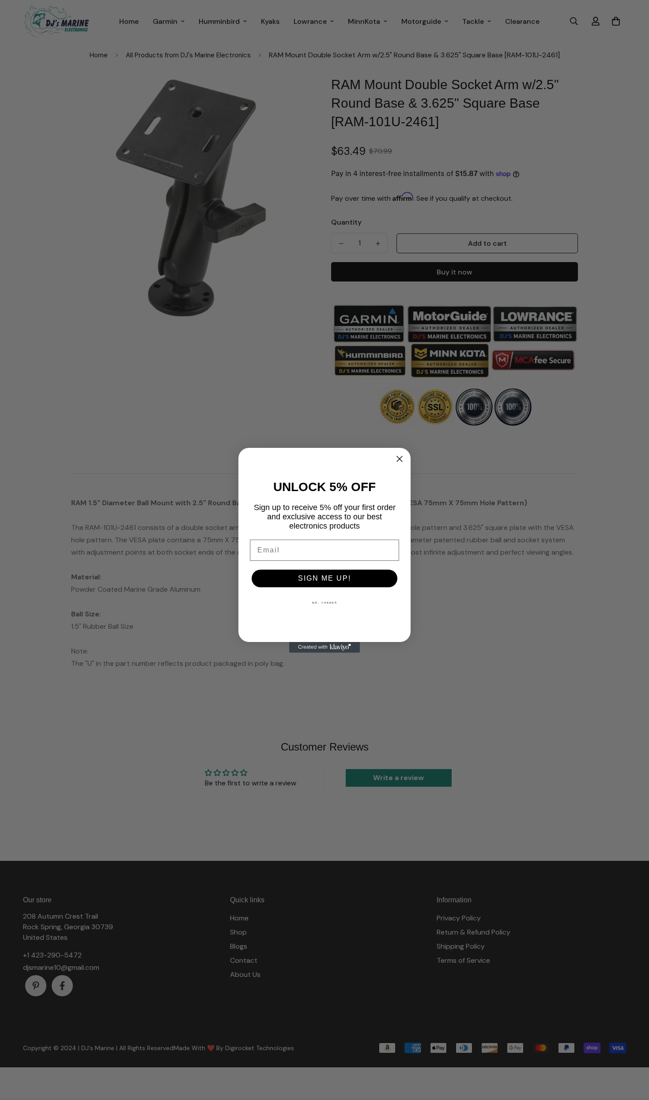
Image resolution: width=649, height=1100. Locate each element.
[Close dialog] (399, 459)
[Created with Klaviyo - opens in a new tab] (324, 647)
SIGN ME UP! (324, 578)
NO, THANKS (324, 602)
